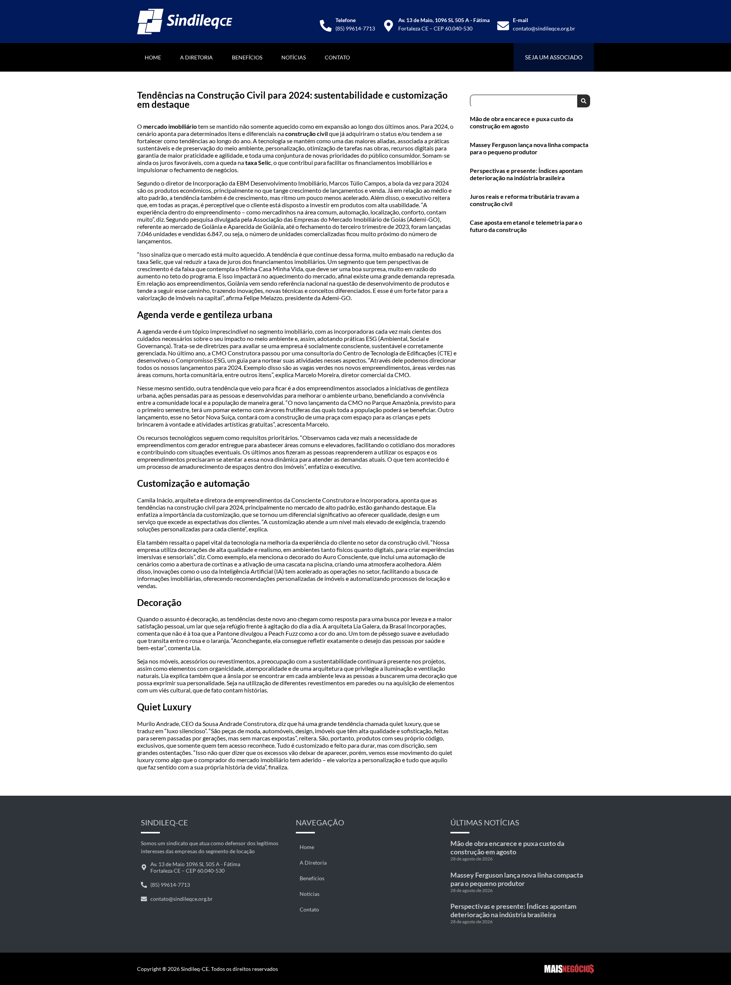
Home (153, 57)
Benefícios (247, 57)
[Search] (583, 100)
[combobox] (523, 100)
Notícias (293, 57)
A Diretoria (196, 57)
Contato (337, 57)
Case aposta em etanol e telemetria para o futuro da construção (526, 226)
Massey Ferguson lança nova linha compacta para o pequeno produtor (529, 148)
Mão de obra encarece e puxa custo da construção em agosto (521, 122)
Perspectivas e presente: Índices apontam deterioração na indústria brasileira (526, 174)
